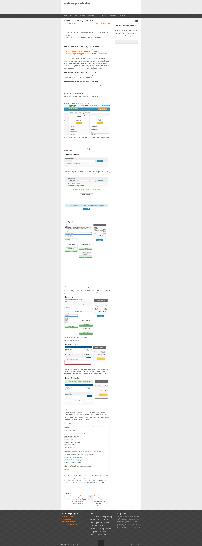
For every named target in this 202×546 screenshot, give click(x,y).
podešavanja (93, 528)
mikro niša (106, 522)
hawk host (105, 519)
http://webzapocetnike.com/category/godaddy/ (76, 53)
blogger (82, 16)
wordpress (99, 534)
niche (91, 525)
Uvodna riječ (68, 16)
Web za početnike (77, 3)
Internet (99, 522)
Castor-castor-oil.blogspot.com (68, 522)
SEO (76, 16)
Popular (121, 41)
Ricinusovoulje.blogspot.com (68, 521)
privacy (101, 528)
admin (66, 23)
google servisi (101, 16)
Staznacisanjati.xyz (65, 526)
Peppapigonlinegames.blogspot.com (69, 524)
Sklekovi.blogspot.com (66, 518)
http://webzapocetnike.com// (76, 51)
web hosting (102, 531)
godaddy (91, 16)
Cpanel (103, 516)
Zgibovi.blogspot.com (66, 519)
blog (91, 516)
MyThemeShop (137, 544)
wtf (105, 534)
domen (109, 516)
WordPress (123, 16)
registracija (108, 528)
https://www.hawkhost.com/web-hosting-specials (88, 375)
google (98, 519)
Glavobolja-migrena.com (67, 516)
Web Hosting (112, 16)
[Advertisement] (109, 8)
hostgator (92, 522)
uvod (95, 531)
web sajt (92, 534)
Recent (132, 41)
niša (96, 525)
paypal (101, 525)
